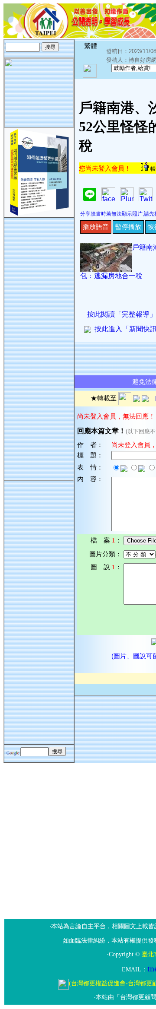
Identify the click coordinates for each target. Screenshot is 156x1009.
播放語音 (96, 226)
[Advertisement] (39, 347)
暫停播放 (128, 226)
